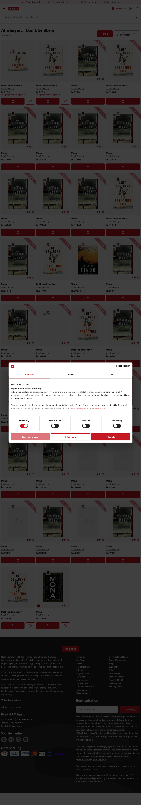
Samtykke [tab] (29, 374)
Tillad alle (110, 437)
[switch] (55, 426)
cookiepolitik (98, 408)
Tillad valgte (70, 437)
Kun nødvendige (30, 437)
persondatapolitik (79, 408)
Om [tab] (111, 374)
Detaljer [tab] (70, 374)
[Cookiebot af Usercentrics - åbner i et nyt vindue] (118, 366)
